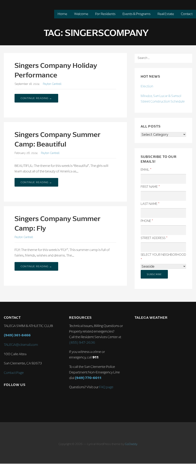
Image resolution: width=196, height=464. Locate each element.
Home (62, 14)
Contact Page (14, 373)
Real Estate (166, 14)
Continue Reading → (36, 98)
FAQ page (106, 387)
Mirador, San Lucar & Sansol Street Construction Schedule (163, 98)
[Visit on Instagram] (6, 396)
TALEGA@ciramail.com (21, 344)
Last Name (150, 203)
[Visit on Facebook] (14, 396)
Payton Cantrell (52, 83)
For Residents (105, 14)
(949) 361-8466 (17, 335)
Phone (147, 220)
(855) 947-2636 (82, 342)
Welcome (81, 14)
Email (146, 169)
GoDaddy (131, 444)
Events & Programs (136, 14)
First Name (150, 186)
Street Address (154, 238)
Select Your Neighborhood (163, 257)
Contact (187, 14)
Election (147, 86)
